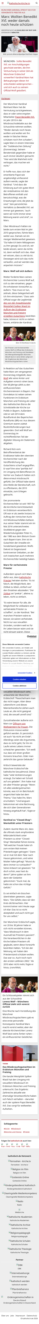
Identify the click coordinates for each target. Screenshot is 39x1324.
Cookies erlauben (19, 679)
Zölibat (6, 593)
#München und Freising (12, 1132)
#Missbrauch (16, 1129)
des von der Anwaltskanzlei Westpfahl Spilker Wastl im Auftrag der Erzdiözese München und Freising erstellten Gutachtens (17, 309)
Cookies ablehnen (19, 686)
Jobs (12, 1315)
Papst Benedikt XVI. (25, 116)
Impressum (20, 1315)
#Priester (26, 1132)
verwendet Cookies (25, 673)
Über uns (5, 1315)
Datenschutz (32, 1315)
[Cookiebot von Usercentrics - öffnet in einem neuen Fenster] (28, 636)
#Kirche (7, 1129)
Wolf (5, 378)
